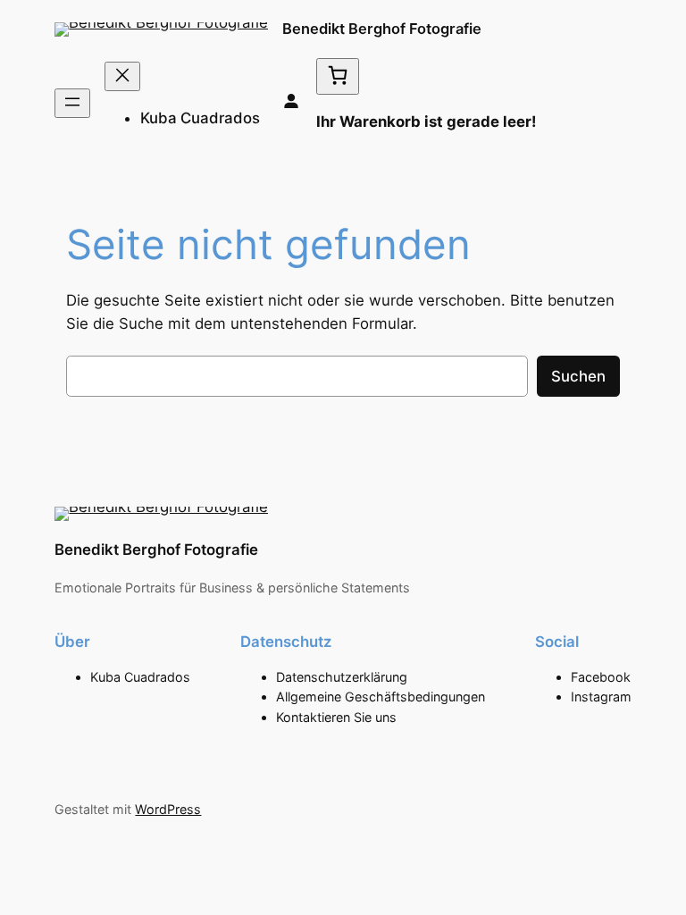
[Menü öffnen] (72, 103)
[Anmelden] (291, 103)
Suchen (578, 376)
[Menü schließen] (122, 76)
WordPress (168, 809)
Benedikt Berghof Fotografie (381, 29)
